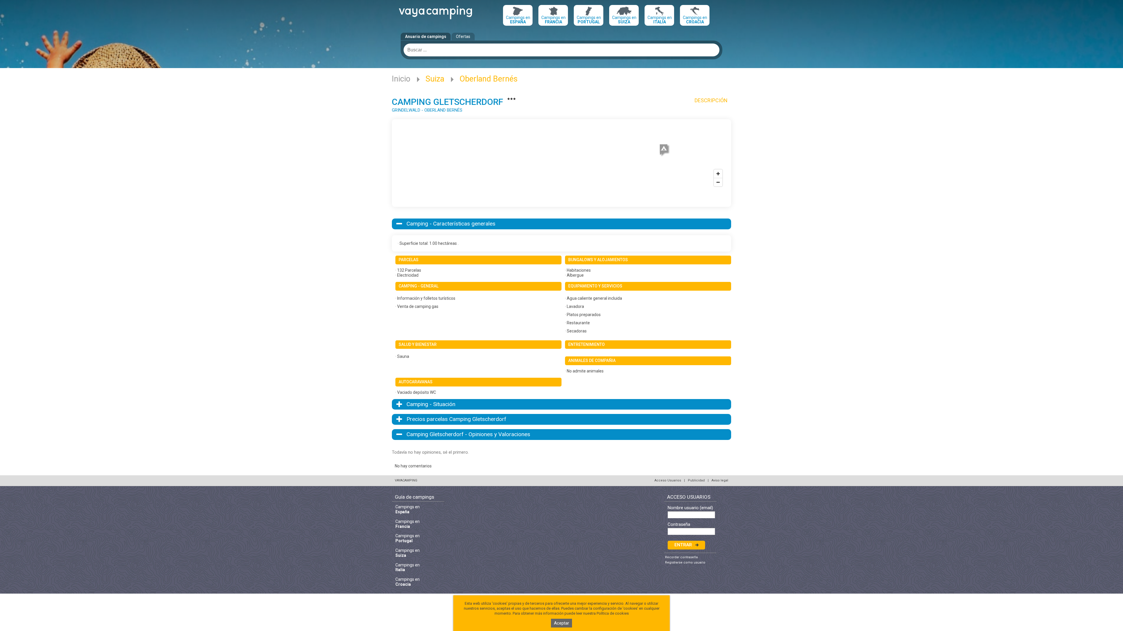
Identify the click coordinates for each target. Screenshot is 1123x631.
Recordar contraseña (681, 557)
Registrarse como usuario (685, 562)
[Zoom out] (718, 182)
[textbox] (561, 50)
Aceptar (561, 623)
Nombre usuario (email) (690, 507)
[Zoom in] (718, 173)
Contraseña (679, 524)
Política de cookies (613, 613)
